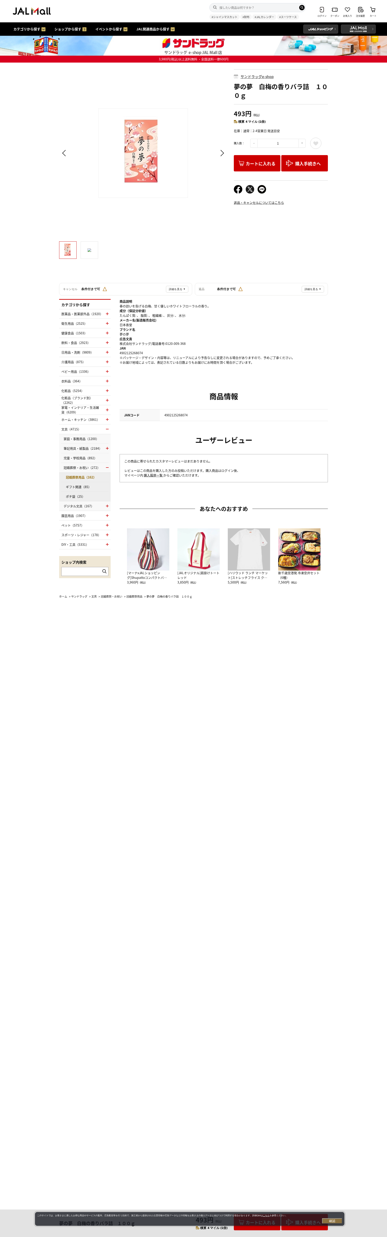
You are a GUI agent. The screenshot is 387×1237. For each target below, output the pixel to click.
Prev (64, 153)
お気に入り (315, 143)
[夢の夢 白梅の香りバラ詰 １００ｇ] (143, 153)
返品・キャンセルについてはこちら (259, 202)
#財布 (246, 17)
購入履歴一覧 (153, 475)
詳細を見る (177, 289)
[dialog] (189, 1219)
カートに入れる (260, 163)
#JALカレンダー (264, 17)
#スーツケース (288, 17)
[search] (302, 7)
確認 (332, 1221)
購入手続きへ (308, 163)
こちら (266, 1215)
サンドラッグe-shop (257, 76)
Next (221, 153)
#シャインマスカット (224, 17)
